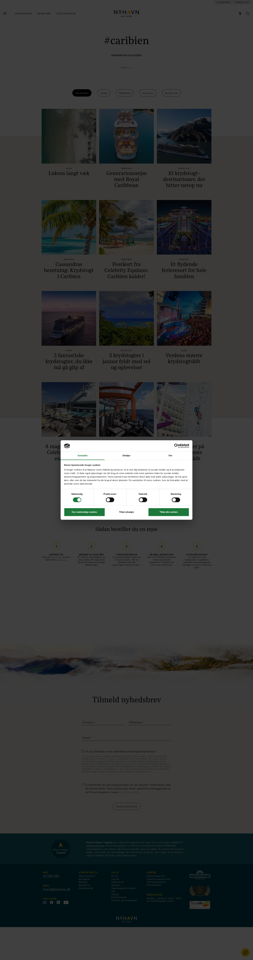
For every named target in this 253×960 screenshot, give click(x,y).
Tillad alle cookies (169, 512)
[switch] (110, 500)
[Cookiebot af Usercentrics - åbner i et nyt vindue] (176, 446)
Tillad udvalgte (126, 512)
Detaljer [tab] (127, 455)
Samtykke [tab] (83, 455)
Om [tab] (170, 455)
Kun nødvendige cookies (84, 512)
